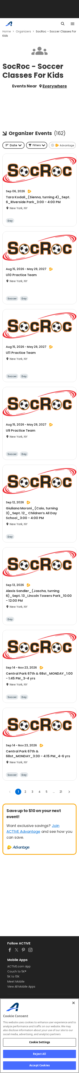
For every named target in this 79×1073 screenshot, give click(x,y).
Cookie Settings (39, 1042)
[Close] (73, 1002)
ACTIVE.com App (19, 966)
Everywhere (55, 86)
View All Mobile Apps (21, 987)
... (54, 792)
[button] (36, 145)
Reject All (39, 1054)
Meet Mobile (16, 982)
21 (61, 792)
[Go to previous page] (10, 792)
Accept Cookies (39, 1065)
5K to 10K (13, 976)
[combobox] (13, 145)
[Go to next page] (69, 792)
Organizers (23, 31)
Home (6, 31)
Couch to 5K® (16, 971)
